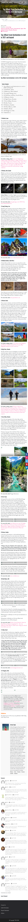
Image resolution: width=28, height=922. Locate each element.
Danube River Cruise (15, 345)
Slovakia (10, 30)
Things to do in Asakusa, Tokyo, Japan (15, 162)
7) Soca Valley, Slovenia (10, 101)
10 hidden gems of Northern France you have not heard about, (13, 524)
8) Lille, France (8, 103)
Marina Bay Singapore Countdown (12, 702)
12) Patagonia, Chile (9, 111)
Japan (22, 28)
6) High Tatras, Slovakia (10, 99)
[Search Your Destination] (25, 2)
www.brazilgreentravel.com (16, 668)
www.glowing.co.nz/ (14, 202)
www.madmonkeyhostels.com (17, 257)
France (11, 28)
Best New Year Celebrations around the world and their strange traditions (12, 166)
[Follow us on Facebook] (26, 454)
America (3, 28)
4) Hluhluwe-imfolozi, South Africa (13, 95)
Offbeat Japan (4, 160)
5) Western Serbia (8, 97)
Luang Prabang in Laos (9, 704)
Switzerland (17, 704)
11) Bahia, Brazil (8, 109)
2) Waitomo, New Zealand (11, 91)
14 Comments (5, 31)
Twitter (15, 771)
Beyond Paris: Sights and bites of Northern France (12, 526)
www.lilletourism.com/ (15, 523)
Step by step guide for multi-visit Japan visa (13, 164)
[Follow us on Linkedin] (26, 467)
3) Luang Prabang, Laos (10, 93)
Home (3, 19)
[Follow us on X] (26, 461)
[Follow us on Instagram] (26, 457)
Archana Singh (8, 27)
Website (11, 771)
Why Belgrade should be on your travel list (12, 345)
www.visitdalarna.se (14, 576)
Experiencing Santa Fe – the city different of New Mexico (12, 624)
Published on (7, 113)
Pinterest (23, 771)
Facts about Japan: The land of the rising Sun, (14, 162)
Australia (7, 28)
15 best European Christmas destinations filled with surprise (13, 413)
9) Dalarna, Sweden (9, 105)
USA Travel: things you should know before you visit (14, 626)
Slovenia (15, 30)
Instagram (16, 773)
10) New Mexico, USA (10, 107)
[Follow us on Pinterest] (26, 464)
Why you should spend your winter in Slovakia (15, 408)
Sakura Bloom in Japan (13, 160)
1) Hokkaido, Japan (9, 89)
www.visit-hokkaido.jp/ (18, 159)
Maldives (13, 706)
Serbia (6, 30)
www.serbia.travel (17, 343)
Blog (6, 19)
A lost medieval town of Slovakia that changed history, (13, 409)
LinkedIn (11, 773)
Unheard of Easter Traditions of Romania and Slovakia (13, 411)
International (17, 28)
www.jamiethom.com (15, 297)
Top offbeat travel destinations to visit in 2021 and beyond (14, 87)
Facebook (18, 771)
